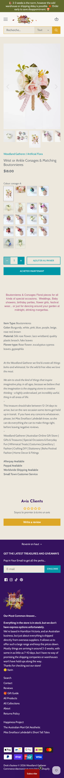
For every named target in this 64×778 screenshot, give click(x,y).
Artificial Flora (35, 154)
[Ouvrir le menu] (6, 19)
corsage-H (32, 231)
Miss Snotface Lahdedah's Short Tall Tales (27, 732)
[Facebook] (5, 579)
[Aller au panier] (56, 19)
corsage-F (32, 220)
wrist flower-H (44, 231)
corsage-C (9, 208)
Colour (7, 183)
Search (7, 678)
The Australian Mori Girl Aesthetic (22, 727)
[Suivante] (56, 86)
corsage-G (9, 231)
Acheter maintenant (32, 271)
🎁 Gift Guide (11, 693)
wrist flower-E (20, 220)
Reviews (8, 688)
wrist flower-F (44, 220)
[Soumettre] (56, 30)
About (7, 708)
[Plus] (21, 260)
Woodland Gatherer (14, 154)
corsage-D (32, 208)
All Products (10, 698)
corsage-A (9, 193)
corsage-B (32, 191)
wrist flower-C (20, 208)
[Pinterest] (21, 579)
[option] (32, 86)
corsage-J (20, 243)
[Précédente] (8, 86)
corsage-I (9, 243)
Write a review (32, 522)
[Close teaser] (40, 768)
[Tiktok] (16, 579)
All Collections (12, 703)
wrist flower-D (44, 208)
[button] (32, 773)
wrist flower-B (44, 191)
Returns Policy (12, 713)
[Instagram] (11, 579)
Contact (8, 683)
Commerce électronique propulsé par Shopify (27, 768)
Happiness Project (14, 722)
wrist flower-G (20, 231)
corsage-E (9, 220)
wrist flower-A (20, 189)
